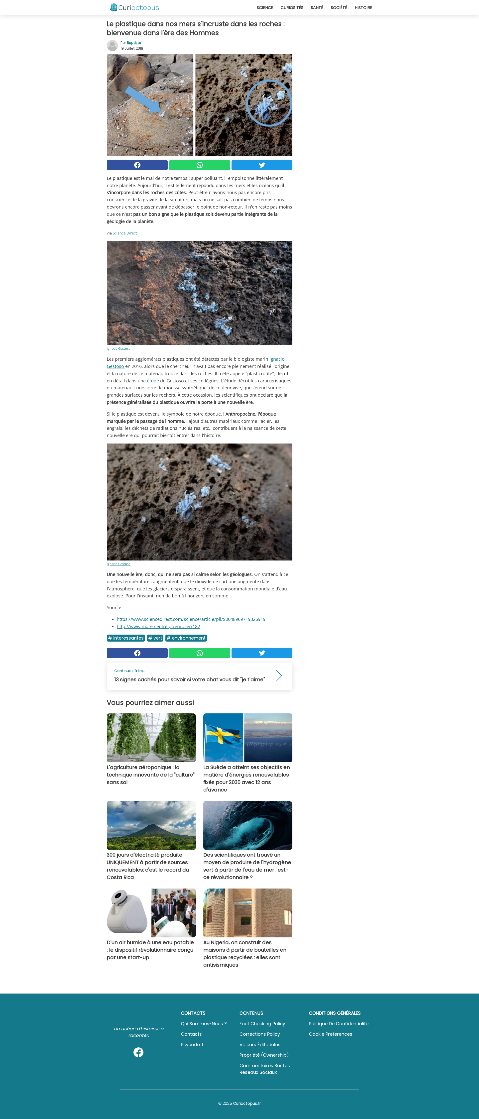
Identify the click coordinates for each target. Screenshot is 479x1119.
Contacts (191, 1034)
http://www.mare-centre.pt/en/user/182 (158, 626)
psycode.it (192, 1044)
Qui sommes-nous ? (204, 1023)
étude (153, 381)
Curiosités (292, 7)
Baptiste (134, 42)
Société (339, 7)
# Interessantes (126, 638)
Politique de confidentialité (338, 1023)
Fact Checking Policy (262, 1023)
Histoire (363, 7)
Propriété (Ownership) (264, 1055)
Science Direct (125, 232)
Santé (317, 7)
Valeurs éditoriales (260, 1044)
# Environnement (186, 638)
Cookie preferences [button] (330, 1034)
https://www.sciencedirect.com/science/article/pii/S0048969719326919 (191, 619)
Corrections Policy (260, 1034)
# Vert (155, 638)
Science (265, 7)
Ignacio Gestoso (118, 348)
